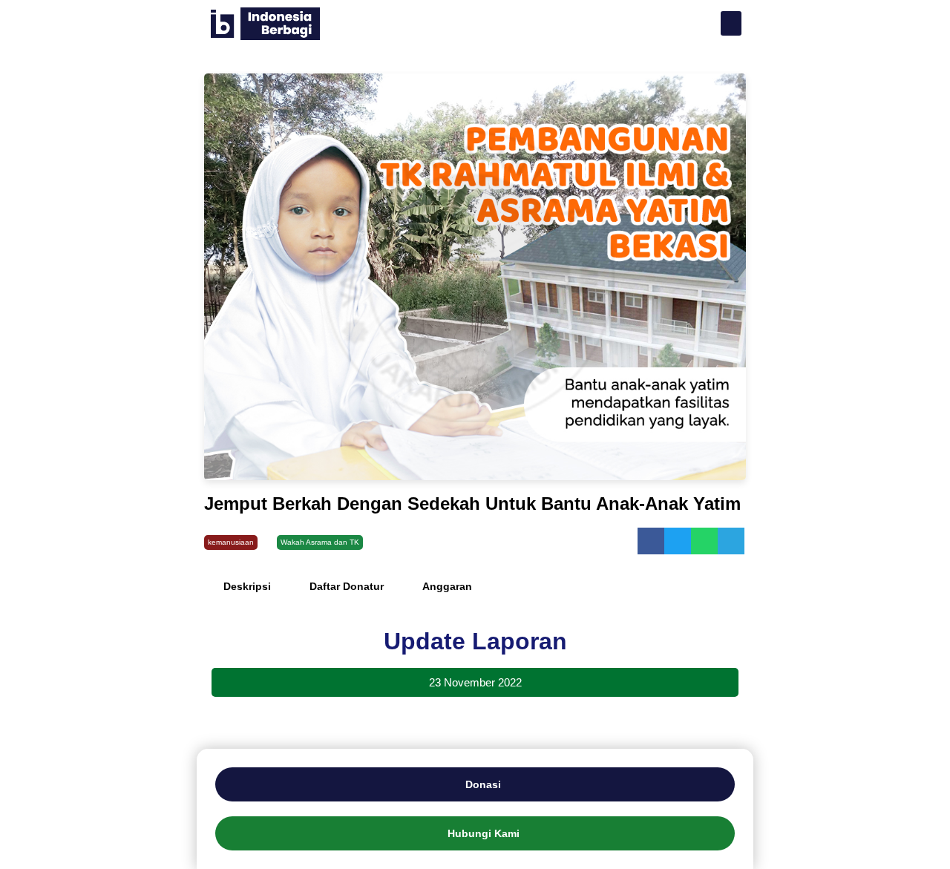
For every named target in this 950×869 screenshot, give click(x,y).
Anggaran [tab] (447, 586)
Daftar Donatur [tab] (346, 586)
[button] (731, 23)
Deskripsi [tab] (247, 586)
